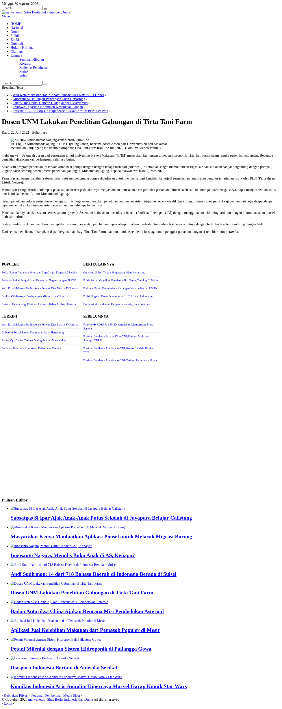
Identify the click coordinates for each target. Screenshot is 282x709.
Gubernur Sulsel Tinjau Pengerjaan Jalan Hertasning (49, 99)
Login (8, 703)
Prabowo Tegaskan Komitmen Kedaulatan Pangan (48, 107)
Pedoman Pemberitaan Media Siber (55, 695)
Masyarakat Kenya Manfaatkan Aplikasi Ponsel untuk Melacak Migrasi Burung (101, 536)
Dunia (15, 32)
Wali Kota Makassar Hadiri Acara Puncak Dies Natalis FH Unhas (58, 95)
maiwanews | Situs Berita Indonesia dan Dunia (60, 699)
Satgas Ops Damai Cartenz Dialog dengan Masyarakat (50, 103)
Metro (23, 71)
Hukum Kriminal (22, 47)
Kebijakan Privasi (16, 695)
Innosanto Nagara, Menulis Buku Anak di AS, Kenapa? (73, 555)
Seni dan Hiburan (31, 59)
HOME (16, 24)
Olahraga (17, 51)
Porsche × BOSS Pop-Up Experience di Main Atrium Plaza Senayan (60, 111)
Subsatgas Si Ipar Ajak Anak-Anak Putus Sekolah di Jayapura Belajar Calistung (101, 518)
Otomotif (17, 43)
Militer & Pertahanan (33, 67)
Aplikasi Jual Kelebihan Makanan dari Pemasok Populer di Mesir (85, 630)
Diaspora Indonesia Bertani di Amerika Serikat (64, 667)
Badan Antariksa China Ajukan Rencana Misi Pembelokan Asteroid (87, 611)
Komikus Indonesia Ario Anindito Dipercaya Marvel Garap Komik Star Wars (99, 686)
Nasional (17, 28)
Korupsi (25, 63)
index (23, 75)
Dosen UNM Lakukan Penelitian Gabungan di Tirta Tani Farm (82, 592)
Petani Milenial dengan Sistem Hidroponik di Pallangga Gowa (81, 649)
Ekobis (15, 39)
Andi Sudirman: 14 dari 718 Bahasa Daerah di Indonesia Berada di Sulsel (93, 574)
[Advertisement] (82, 247)
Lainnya (16, 55)
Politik (15, 35)
